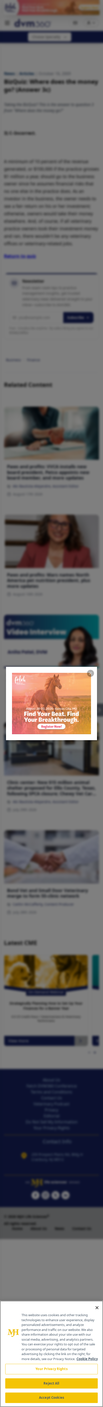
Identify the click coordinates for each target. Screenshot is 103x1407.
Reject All (51, 1383)
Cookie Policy (87, 1359)
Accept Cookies (51, 1397)
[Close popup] (90, 673)
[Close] (97, 1307)
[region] (51, 1354)
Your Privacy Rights (51, 1369)
